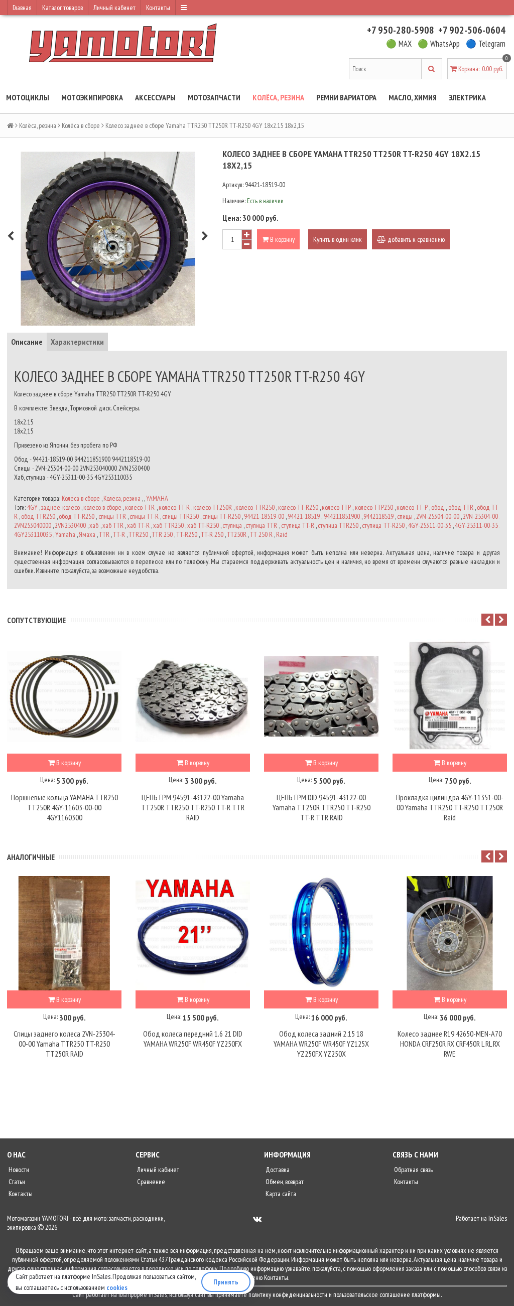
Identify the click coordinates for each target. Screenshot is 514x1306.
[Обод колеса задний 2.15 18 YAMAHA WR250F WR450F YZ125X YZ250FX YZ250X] (321, 933)
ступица (232, 525)
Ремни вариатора (346, 97)
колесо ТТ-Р (412, 507)
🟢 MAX (399, 43)
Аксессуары (155, 97)
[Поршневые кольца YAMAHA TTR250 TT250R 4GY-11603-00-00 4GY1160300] (64, 696)
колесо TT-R (174, 507)
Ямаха (87, 534)
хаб (93, 525)
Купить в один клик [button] (337, 239)
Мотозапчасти (214, 97)
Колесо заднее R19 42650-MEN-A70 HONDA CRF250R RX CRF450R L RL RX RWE (450, 1044)
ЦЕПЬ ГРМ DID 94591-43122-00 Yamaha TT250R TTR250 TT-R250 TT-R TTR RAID (321, 807)
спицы (405, 516)
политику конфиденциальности (287, 1294)
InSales (497, 1218)
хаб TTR (112, 525)
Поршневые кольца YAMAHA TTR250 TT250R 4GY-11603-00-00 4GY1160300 (64, 807)
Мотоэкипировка (92, 97)
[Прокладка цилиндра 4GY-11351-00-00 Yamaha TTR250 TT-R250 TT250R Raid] (450, 696)
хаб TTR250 (168, 525)
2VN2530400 (70, 525)
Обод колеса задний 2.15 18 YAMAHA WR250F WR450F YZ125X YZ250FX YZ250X (321, 1044)
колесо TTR (140, 507)
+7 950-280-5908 (400, 30)
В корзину (282, 239)
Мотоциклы (27, 97)
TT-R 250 (212, 534)
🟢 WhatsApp (439, 43)
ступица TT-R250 (383, 525)
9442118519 (378, 516)
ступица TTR (261, 525)
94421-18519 (304, 516)
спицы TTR (112, 516)
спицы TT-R (144, 516)
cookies (116, 1287)
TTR (104, 534)
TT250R (236, 534)
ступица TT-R (297, 525)
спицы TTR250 (180, 516)
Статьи (16, 1181)
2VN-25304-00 (480, 516)
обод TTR (460, 507)
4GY (32, 507)
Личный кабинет (114, 7)
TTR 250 (162, 534)
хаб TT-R (138, 525)
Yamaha (65, 534)
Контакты (158, 7)
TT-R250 (186, 534)
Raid (282, 534)
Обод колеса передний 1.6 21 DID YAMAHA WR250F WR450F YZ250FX (192, 1039)
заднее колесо (60, 507)
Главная (22, 7)
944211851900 (342, 516)
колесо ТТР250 (374, 507)
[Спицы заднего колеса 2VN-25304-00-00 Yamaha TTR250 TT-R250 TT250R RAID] (64, 933)
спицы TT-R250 (221, 516)
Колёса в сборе (81, 125)
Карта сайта (280, 1193)
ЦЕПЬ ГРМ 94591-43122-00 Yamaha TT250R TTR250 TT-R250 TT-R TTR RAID (192, 807)
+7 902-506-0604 (471, 30)
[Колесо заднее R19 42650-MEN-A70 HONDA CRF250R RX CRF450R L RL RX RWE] (450, 933)
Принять (225, 1281)
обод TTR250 (38, 516)
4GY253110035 (33, 534)
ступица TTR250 (338, 525)
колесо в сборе (102, 507)
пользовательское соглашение (371, 1294)
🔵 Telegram (485, 43)
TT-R (119, 534)
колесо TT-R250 (298, 507)
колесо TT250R (212, 507)
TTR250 (138, 534)
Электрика (467, 97)
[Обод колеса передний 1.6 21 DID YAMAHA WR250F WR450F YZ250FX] (193, 933)
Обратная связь (413, 1169)
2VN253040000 (32, 525)
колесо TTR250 (254, 507)
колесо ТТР (336, 507)
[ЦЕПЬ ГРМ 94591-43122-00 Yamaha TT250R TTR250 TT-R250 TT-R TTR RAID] (193, 696)
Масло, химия (413, 97)
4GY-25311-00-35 (429, 525)
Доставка (277, 1169)
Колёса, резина (278, 97)
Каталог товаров (62, 7)
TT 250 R (261, 534)
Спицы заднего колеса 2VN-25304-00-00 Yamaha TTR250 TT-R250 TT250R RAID (64, 1044)
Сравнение (150, 1181)
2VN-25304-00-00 (437, 516)
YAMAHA (157, 498)
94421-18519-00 (264, 516)
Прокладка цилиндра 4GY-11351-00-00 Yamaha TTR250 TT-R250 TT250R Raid (449, 807)
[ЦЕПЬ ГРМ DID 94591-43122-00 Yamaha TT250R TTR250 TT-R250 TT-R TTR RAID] (321, 696)
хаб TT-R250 (203, 525)
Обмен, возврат (284, 1181)
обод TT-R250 (76, 516)
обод (437, 507)
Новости (18, 1169)
